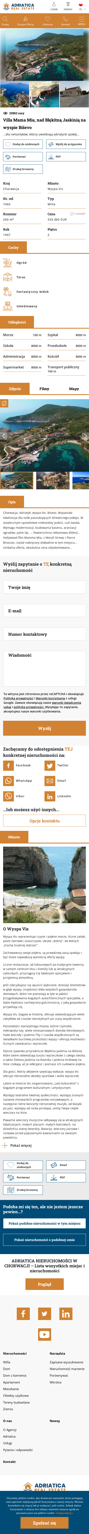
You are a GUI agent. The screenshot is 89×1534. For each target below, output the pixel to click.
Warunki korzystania (50, 698)
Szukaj (5, 24)
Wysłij (44, 728)
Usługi (7, 1443)
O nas (7, 1421)
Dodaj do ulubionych (23, 144)
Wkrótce (55, 1382)
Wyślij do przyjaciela (66, 144)
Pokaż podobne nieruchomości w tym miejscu (45, 1223)
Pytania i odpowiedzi (18, 1450)
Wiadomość (20, 655)
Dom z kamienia (14, 1375)
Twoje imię (19, 587)
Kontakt (65, 24)
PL (80, 9)
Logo (44, 1488)
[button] (14, 94)
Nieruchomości (15, 1353)
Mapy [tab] (74, 388)
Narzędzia (57, 1353)
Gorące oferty (25, 24)
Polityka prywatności (18, 698)
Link (66, 156)
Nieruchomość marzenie (67, 1369)
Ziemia (8, 1409)
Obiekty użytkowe (16, 1395)
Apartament (11, 1382)
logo (18, 6)
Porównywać (59, 1375)
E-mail (14, 610)
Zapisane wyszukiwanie (66, 1362)
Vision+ (68, 9)
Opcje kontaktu (45, 820)
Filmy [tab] (44, 388)
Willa (6, 1362)
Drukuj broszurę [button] (23, 169)
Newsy (55, 1421)
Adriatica (9, 1436)
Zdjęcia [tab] (15, 388)
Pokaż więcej (21, 1145)
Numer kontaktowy (27, 634)
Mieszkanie (11, 1389)
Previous (3, 436)
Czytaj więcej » (64, 1513)
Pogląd (44, 1284)
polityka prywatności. (29, 707)
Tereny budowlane (16, 1402)
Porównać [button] (23, 156)
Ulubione (47, 24)
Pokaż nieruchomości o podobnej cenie (44, 1239)
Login (54, 9)
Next (85, 436)
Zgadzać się (44, 1522)
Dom (6, 1369)
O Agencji (10, 1430)
